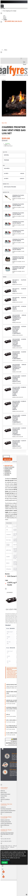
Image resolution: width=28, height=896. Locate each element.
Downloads (8, 468)
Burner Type (6, 183)
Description (8, 465)
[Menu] (2, 65)
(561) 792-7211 (7, 838)
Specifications (9, 467)
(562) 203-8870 (7, 841)
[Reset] (2, 6)
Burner (4, 276)
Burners (7, 470)
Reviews (7, 475)
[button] (7, 459)
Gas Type (5, 152)
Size (4, 165)
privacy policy (5, 859)
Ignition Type (6, 192)
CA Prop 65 (7, 473)
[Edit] (1, 13)
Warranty (7, 472)
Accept (5, 862)
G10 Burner (9, 592)
